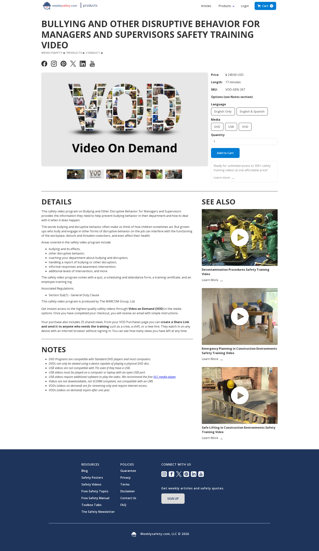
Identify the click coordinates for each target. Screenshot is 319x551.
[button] (265, 6)
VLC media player (164, 377)
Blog (84, 471)
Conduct (93, 53)
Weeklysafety (52, 53)
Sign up (173, 499)
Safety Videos (91, 484)
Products (225, 6)
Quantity (217, 135)
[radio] (223, 111)
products (90, 5)
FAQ (123, 505)
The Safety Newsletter (98, 512)
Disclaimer (127, 491)
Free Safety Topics (94, 491)
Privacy (125, 478)
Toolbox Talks (91, 505)
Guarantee (128, 471)
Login (245, 6)
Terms (125, 484)
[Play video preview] (76, 174)
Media (215, 120)
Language (218, 104)
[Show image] (95, 174)
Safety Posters (92, 478)
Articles (206, 6)
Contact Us (128, 498)
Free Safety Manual (95, 498)
